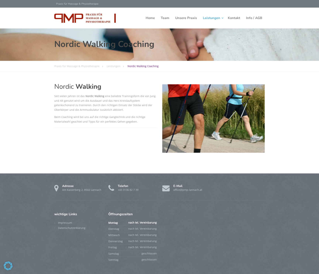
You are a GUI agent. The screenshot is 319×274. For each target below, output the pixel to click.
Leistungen (211, 18)
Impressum (65, 222)
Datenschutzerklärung (71, 228)
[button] (8, 266)
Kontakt (234, 18)
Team (165, 18)
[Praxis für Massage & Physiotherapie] (85, 18)
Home (150, 18)
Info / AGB (254, 18)
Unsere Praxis (186, 18)
